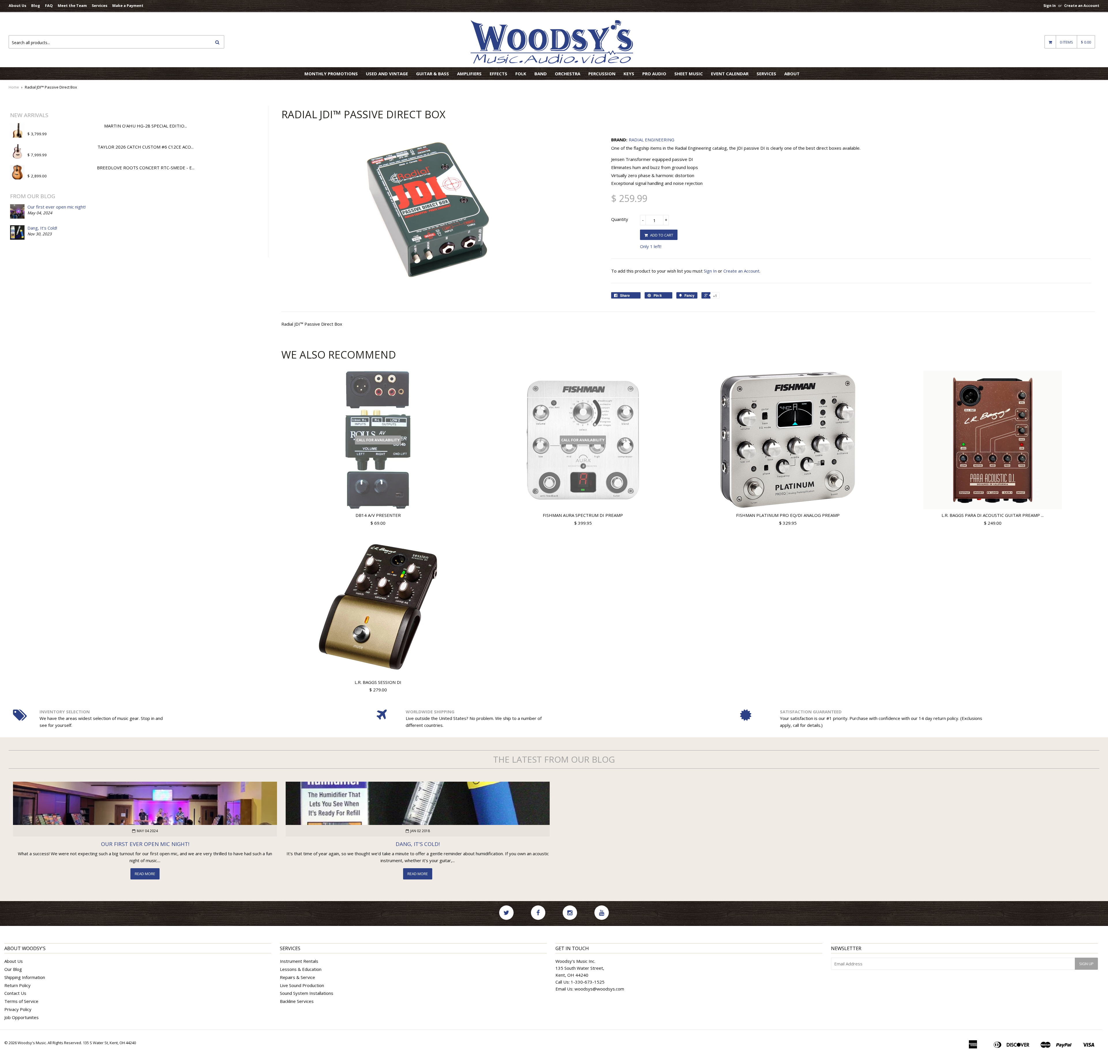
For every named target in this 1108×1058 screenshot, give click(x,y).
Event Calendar (729, 73)
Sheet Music (688, 73)
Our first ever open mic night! (56, 207)
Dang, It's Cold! (42, 228)
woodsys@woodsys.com (599, 989)
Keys (629, 73)
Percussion (601, 73)
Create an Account (1081, 5)
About (792, 73)
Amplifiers (469, 73)
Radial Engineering (651, 139)
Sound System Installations (306, 993)
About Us (17, 5)
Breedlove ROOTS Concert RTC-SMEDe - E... (145, 167)
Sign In (1049, 5)
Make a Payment (127, 5)
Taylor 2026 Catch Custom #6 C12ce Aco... (146, 147)
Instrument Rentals (299, 961)
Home (14, 87)
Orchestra (567, 73)
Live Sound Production (302, 985)
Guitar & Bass (432, 73)
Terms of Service (21, 1001)
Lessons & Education (300, 969)
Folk (520, 73)
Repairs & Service (297, 977)
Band (540, 73)
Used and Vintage (387, 73)
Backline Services (297, 1001)
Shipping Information (24, 977)
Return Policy (17, 985)
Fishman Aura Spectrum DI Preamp (583, 515)
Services (99, 5)
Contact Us (15, 993)
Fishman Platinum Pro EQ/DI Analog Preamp (788, 515)
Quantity (619, 219)
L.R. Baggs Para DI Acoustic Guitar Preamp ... (993, 515)
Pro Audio (654, 73)
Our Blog (13, 969)
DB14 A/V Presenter (378, 515)
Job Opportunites (21, 1017)
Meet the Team (72, 5)
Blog (35, 5)
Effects (498, 73)
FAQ (49, 5)
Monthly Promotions (331, 73)
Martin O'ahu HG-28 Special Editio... (145, 126)
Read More (145, 873)
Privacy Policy (17, 1009)
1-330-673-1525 (587, 982)
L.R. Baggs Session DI (378, 682)
